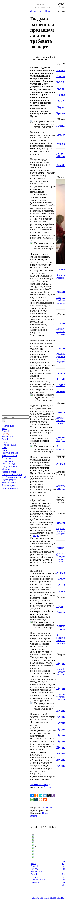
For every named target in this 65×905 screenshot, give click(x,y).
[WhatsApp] (32, 799)
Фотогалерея (8, 485)
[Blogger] (40, 799)
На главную (8, 425)
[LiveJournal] (36, 799)
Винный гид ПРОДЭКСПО (9, 465)
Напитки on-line (10, 488)
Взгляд (47, 787)
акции (36, 535)
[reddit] (45, 799)
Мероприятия (9, 471)
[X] (49, 795)
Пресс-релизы (9, 480)
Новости (46, 813)
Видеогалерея (9, 482)
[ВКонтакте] (32, 795)
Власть (5, 434)
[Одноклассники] (36, 795)
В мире (5, 442)
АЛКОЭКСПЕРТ (39, 784)
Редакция (44, 897)
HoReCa (6, 450)
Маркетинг (7, 436)
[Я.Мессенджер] (40, 795)
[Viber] (53, 795)
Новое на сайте (9, 455)
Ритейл (5, 439)
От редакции (8, 461)
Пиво (4, 447)
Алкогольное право (12, 474)
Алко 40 (6, 431)
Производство (9, 444)
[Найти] (3, 420)
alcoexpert (48, 807)
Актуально (7, 458)
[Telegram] (45, 795)
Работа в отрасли (10, 453)
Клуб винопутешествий (14, 477)
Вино (4, 428)
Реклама (35, 897)
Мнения (6, 469)
